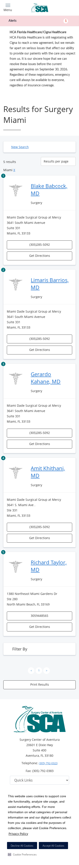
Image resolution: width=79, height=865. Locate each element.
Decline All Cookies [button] (22, 846)
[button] (22, 854)
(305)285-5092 (39, 244)
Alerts (38, 20)
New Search (20, 147)
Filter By (19, 649)
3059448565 (39, 615)
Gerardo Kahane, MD (46, 377)
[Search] (67, 7)
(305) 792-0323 (48, 763)
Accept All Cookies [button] (53, 846)
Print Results (39, 684)
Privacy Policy (18, 834)
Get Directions (39, 256)
